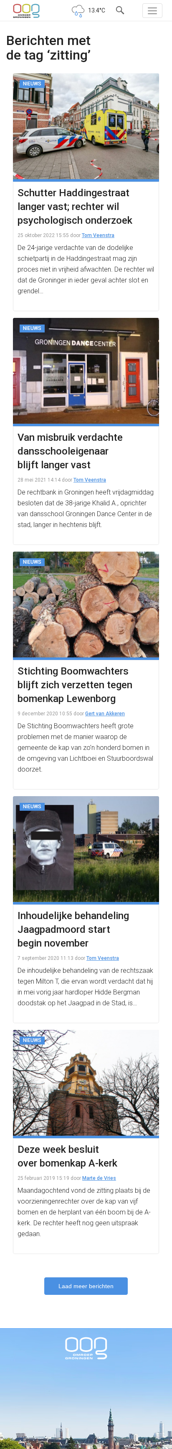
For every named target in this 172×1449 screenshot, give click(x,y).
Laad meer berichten (86, 1286)
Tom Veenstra (98, 235)
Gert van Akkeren (105, 714)
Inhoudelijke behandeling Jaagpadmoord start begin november (73, 929)
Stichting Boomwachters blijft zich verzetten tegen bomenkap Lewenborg (75, 685)
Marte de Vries (99, 1178)
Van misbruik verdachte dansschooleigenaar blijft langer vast (70, 451)
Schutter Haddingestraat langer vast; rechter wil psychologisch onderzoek (75, 206)
